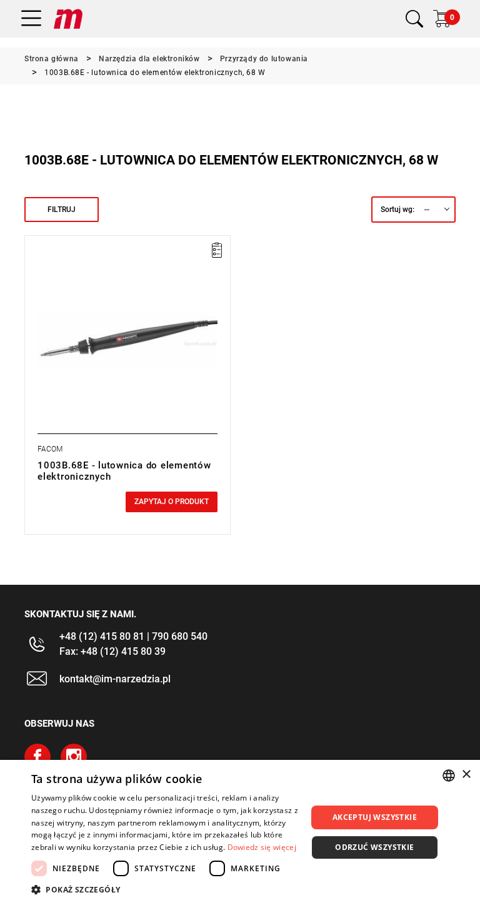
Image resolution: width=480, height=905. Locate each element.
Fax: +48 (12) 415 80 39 (112, 651)
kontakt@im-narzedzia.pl (115, 679)
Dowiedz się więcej (262, 847)
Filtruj (62, 209)
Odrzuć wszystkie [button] (374, 847)
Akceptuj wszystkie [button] (374, 817)
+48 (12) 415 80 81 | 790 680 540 (133, 636)
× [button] (466, 774)
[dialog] (240, 832)
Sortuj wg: (397, 209)
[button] (165, 889)
